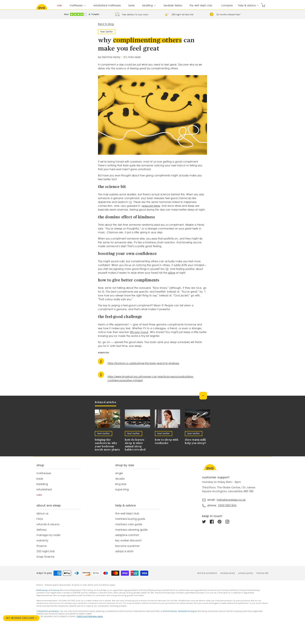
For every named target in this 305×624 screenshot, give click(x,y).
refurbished (44, 489)
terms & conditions (207, 573)
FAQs (40, 519)
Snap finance (45, 557)
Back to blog (106, 24)
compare (227, 5)
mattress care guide (128, 524)
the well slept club (201, 5)
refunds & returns (48, 524)
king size (120, 484)
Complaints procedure (48, 611)
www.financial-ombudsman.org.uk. (180, 611)
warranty (42, 540)
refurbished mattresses (107, 5)
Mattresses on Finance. (48, 590)
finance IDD (262, 573)
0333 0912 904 (227, 505)
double (120, 479)
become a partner (127, 546)
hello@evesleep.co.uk (231, 500)
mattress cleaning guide (131, 530)
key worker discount (128, 540)
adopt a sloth (124, 551)
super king (122, 489)
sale (59, 5)
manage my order (49, 535)
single (119, 473)
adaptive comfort (127, 535)
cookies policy (227, 573)
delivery (42, 530)
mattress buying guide (130, 519)
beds (132, 5)
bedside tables (173, 5)
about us (43, 513)
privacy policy (245, 573)
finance (42, 546)
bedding (147, 5)
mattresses (76, 5)
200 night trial (46, 551)
